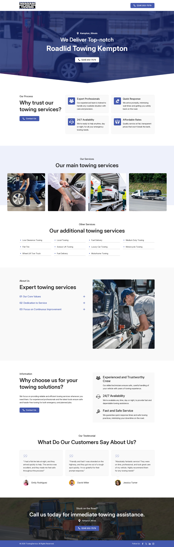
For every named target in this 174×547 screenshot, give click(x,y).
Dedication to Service (33, 303)
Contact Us (31, 118)
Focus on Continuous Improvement (40, 309)
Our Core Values (30, 296)
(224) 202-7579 (144, 5)
